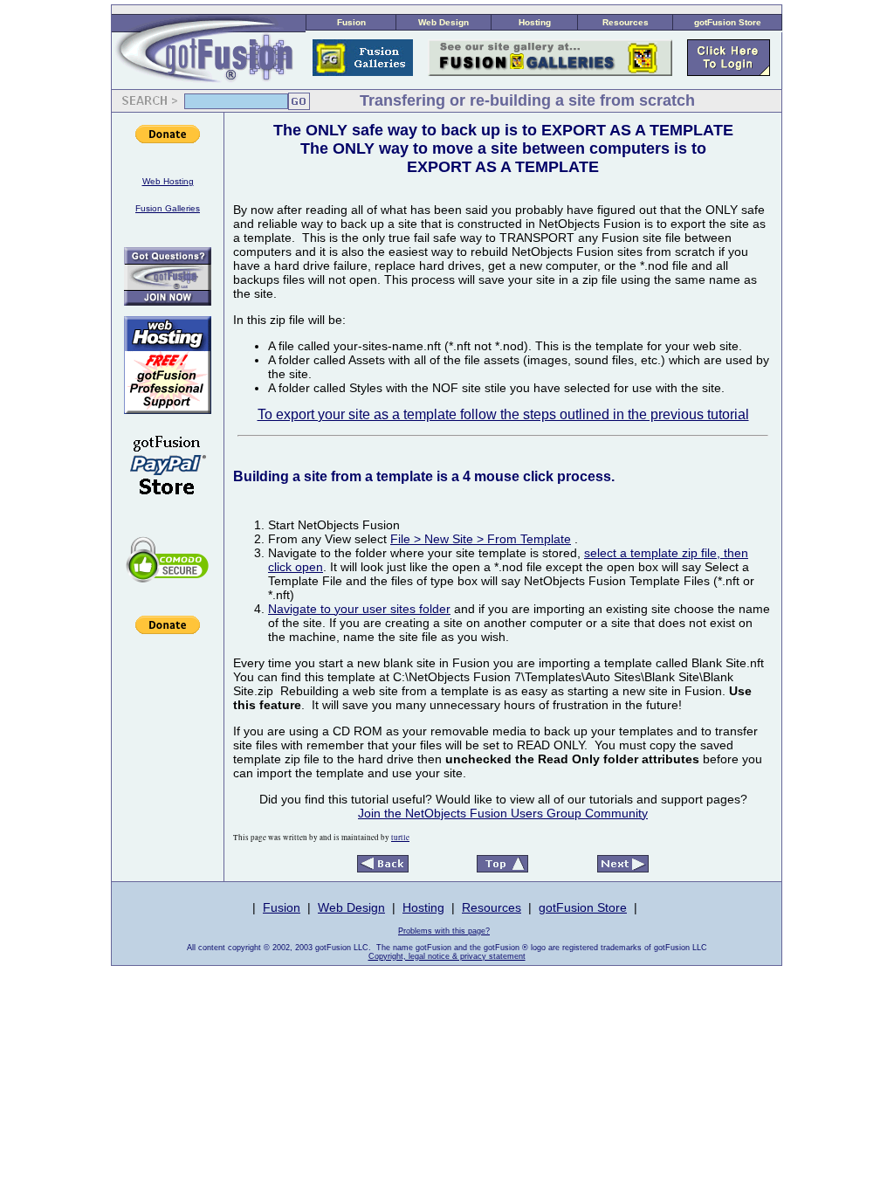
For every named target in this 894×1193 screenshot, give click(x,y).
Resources (625, 22)
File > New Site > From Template (480, 539)
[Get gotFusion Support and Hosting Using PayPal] (167, 507)
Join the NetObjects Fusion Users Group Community (503, 813)
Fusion (351, 22)
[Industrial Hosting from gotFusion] (167, 409)
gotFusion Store (727, 22)
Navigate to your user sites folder (359, 609)
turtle (400, 837)
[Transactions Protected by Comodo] (167, 591)
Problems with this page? (444, 931)
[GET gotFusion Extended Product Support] (167, 300)
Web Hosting (168, 181)
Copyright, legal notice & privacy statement (447, 956)
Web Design (443, 22)
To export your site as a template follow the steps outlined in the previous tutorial (503, 414)
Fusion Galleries (167, 208)
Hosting (535, 22)
